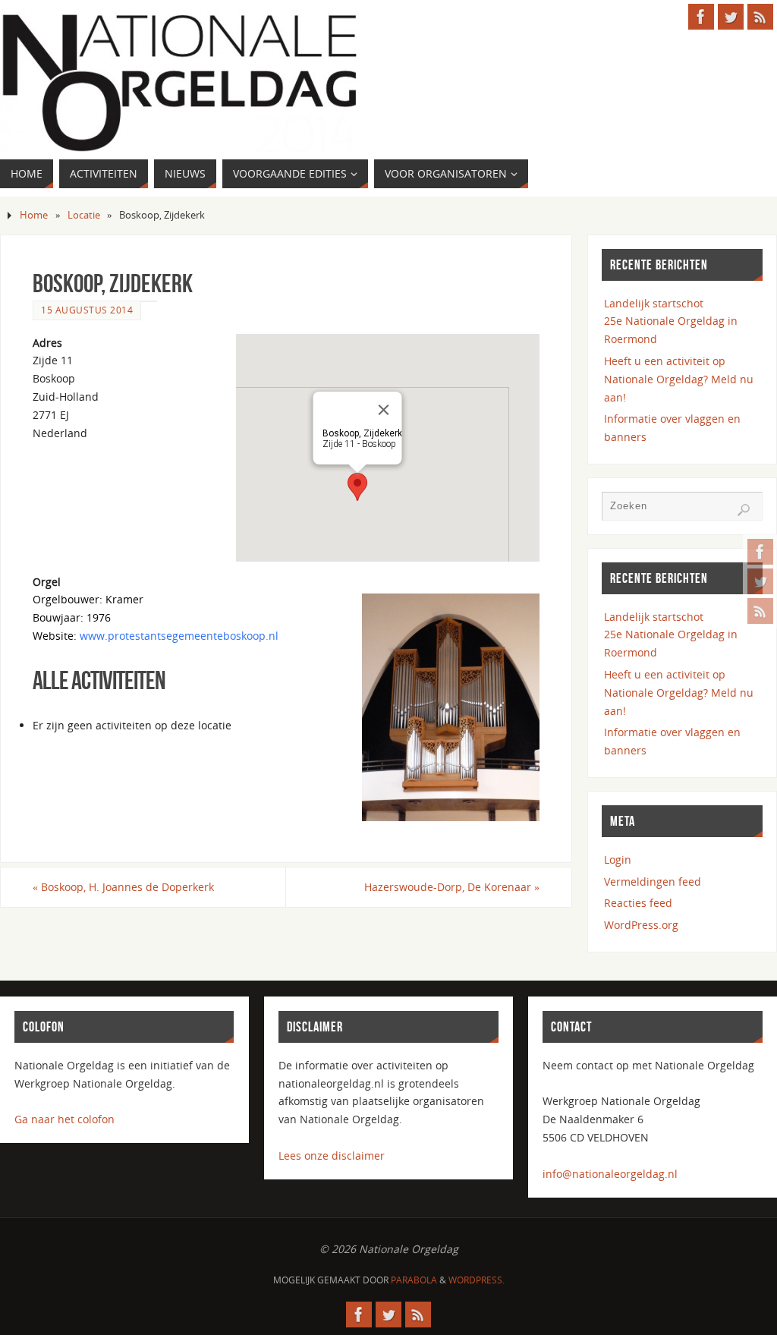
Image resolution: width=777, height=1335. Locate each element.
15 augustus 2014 (87, 310)
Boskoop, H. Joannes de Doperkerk (123, 887)
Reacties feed (638, 903)
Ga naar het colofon (64, 1119)
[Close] (384, 410)
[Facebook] (760, 552)
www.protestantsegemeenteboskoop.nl (179, 635)
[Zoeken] (743, 510)
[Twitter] (760, 581)
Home (34, 215)
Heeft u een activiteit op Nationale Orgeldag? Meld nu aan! (678, 379)
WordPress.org (641, 925)
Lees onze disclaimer (331, 1155)
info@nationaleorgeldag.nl (610, 1174)
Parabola (414, 1280)
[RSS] (760, 611)
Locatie (84, 215)
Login (617, 859)
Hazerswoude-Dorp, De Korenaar (451, 887)
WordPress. (476, 1280)
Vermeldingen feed (652, 881)
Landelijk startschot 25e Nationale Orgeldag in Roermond (671, 321)
